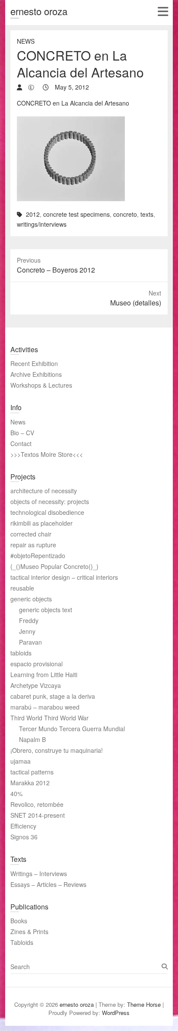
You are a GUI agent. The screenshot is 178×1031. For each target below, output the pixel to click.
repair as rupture (33, 544)
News (26, 41)
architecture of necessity (43, 490)
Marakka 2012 (30, 782)
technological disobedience (47, 512)
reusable (22, 588)
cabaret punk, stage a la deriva (52, 696)
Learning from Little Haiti (43, 674)
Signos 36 (24, 836)
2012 (33, 214)
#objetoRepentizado (37, 555)
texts (146, 214)
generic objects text (45, 609)
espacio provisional (36, 663)
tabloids (21, 653)
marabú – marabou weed (44, 707)
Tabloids (21, 942)
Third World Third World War (49, 717)
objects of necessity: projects (49, 501)
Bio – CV (22, 432)
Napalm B (32, 739)
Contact (21, 443)
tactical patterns (32, 772)
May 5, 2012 (71, 87)
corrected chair (30, 534)
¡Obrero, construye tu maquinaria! (56, 750)
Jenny (27, 631)
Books (18, 920)
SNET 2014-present (37, 815)
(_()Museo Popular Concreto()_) (54, 566)
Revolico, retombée (37, 804)
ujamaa (20, 761)
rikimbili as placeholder (41, 523)
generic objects (31, 598)
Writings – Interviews (38, 873)
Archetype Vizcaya (35, 685)
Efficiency (23, 826)
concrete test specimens (76, 214)
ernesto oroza (38, 11)
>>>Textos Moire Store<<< (46, 454)
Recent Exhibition (34, 363)
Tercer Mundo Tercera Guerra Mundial (72, 728)
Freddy (28, 620)
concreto (125, 214)
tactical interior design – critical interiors (64, 577)
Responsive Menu (163, 11)
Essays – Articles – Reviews (48, 884)
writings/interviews (42, 224)
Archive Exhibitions (36, 374)
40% (16, 793)
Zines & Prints (29, 931)
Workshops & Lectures (41, 385)
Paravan (30, 642)
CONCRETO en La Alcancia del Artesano (73, 103)
